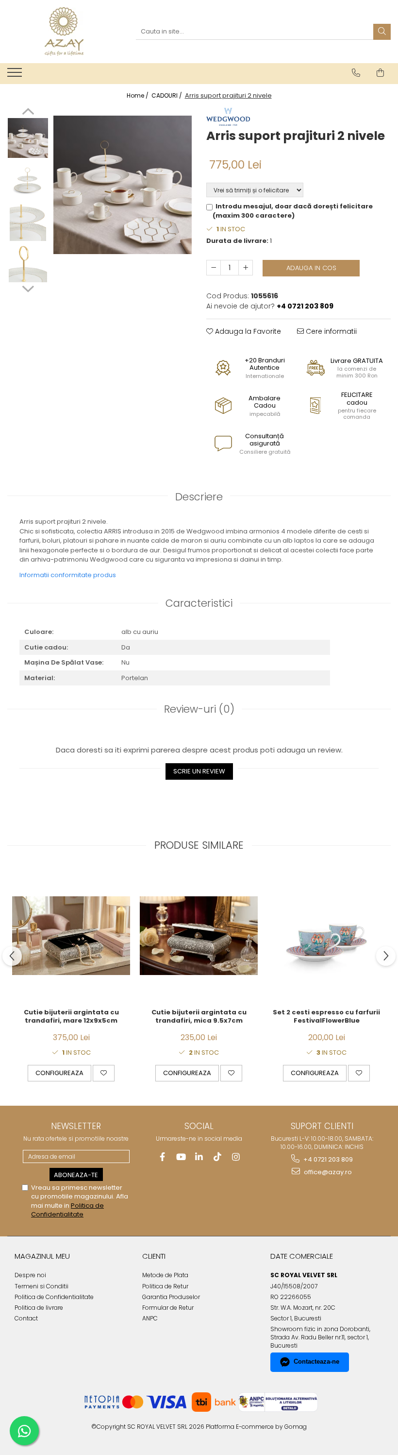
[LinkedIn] (199, 1156)
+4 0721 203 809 (327, 1159)
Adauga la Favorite (247, 331)
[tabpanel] (122, 185)
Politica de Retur (165, 1286)
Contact (26, 1318)
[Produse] (15, 75)
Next (28, 287)
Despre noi (30, 1275)
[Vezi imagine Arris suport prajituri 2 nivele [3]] (28, 262)
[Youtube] (180, 1156)
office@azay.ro (327, 1172)
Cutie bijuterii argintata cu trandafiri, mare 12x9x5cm (71, 1017)
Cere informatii (330, 331)
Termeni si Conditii (41, 1286)
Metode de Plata (165, 1275)
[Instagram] (236, 1156)
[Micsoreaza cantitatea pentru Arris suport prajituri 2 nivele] (213, 267)
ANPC (150, 1318)
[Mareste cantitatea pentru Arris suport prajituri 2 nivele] (245, 267)
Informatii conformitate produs (67, 575)
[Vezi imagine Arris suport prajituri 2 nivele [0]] (28, 138)
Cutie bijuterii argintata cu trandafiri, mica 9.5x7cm (199, 1017)
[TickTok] (217, 1156)
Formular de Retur (168, 1307)
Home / (138, 95)
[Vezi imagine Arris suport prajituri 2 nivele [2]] (28, 221)
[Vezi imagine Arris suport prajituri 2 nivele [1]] (28, 179)
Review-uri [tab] (199, 709)
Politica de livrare (39, 1307)
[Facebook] (162, 1156)
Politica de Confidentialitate (67, 1210)
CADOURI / (167, 95)
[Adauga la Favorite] (104, 1073)
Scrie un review (199, 771)
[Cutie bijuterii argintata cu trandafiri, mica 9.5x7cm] (199, 936)
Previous (28, 113)
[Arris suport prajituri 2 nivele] (122, 185)
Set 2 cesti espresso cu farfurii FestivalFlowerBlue (326, 1017)
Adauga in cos (311, 268)
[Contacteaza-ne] (356, 73)
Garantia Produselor (171, 1297)
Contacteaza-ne (316, 1361)
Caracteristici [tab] (199, 603)
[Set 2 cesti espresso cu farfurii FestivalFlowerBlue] (326, 936)
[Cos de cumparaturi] (380, 73)
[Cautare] (382, 32)
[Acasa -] (64, 31)
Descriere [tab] (199, 497)
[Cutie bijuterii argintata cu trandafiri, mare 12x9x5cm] (71, 936)
